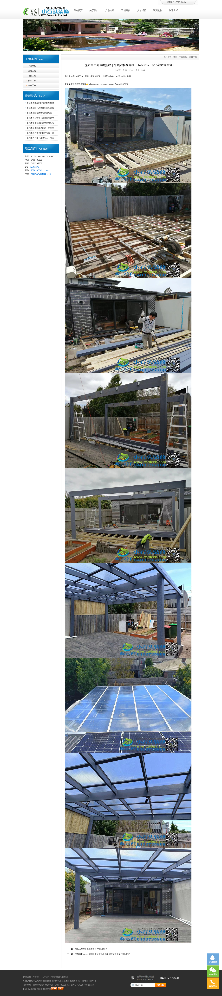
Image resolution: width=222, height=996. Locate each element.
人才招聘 (141, 10)
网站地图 (55, 977)
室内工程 (32, 85)
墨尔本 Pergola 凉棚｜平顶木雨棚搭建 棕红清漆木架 (98, 954)
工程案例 (125, 10)
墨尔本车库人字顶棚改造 (85, 949)
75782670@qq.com (39, 170)
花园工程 (32, 76)
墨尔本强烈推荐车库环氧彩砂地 (40, 118)
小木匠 (33, 989)
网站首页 (78, 10)
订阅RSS (64, 977)
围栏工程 (32, 80)
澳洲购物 (157, 10)
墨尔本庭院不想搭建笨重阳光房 (40, 108)
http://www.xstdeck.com (41, 174)
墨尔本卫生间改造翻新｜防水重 (40, 128)
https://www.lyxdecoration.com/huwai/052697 (108, 84)
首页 (175, 57)
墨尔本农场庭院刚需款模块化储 (40, 103)
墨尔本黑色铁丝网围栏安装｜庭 (40, 133)
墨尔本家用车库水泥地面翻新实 (40, 123)
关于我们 (93, 10)
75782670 (34, 167)
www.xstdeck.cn (44, 981)
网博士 (40, 989)
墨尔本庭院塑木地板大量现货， (40, 113)
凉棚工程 (32, 71)
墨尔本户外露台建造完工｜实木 (40, 138)
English (184, 2)
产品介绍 (109, 10)
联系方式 (173, 10)
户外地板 (32, 66)
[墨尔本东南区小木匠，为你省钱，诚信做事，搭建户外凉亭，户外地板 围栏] (111, 50)
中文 (178, 2)
